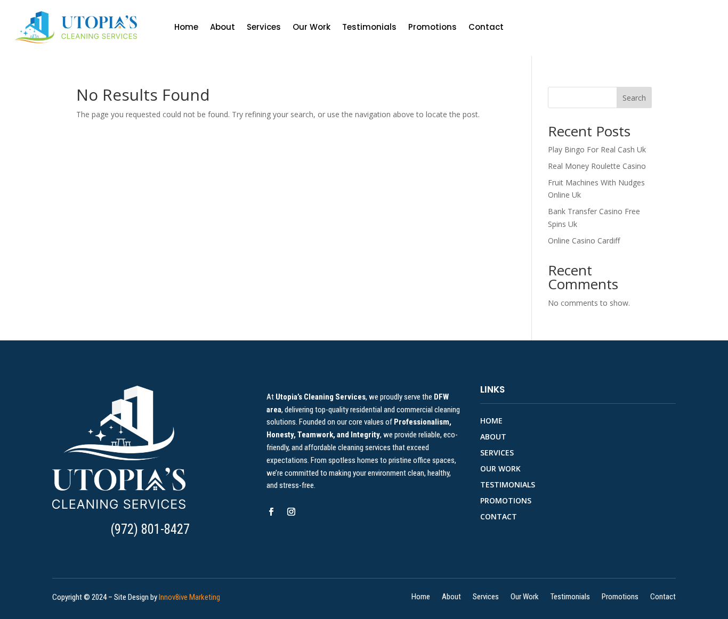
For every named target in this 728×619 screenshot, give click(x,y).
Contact (486, 26)
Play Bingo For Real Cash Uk (597, 149)
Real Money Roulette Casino (597, 166)
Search (634, 98)
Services (264, 26)
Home (186, 26)
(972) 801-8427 (150, 529)
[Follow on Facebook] (271, 512)
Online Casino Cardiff (584, 240)
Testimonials (369, 26)
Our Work (311, 26)
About (222, 26)
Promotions (432, 26)
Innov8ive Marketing (189, 597)
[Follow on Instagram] (292, 512)
